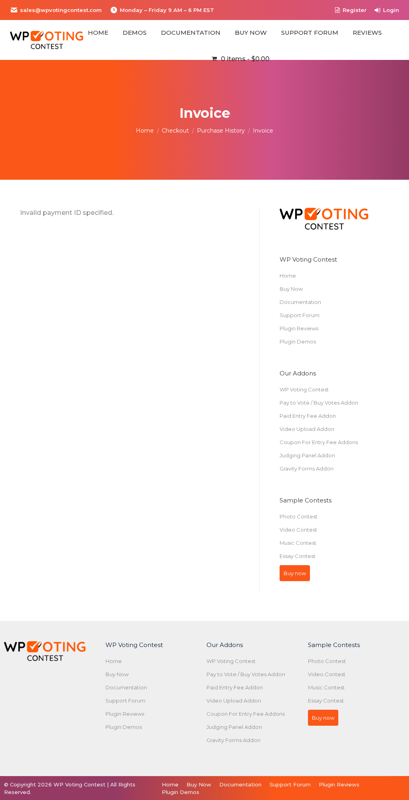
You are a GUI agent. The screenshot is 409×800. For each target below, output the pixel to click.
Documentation (300, 302)
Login (391, 10)
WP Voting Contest (304, 389)
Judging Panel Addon (307, 455)
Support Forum (300, 315)
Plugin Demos (298, 341)
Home (288, 275)
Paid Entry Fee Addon (308, 416)
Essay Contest (298, 556)
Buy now (295, 573)
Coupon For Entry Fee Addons (319, 442)
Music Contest (298, 543)
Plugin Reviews (299, 328)
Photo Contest (299, 516)
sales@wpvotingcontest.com (61, 10)
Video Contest (298, 529)
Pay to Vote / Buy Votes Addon (319, 402)
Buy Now (291, 289)
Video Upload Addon (307, 429)
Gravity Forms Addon (307, 468)
